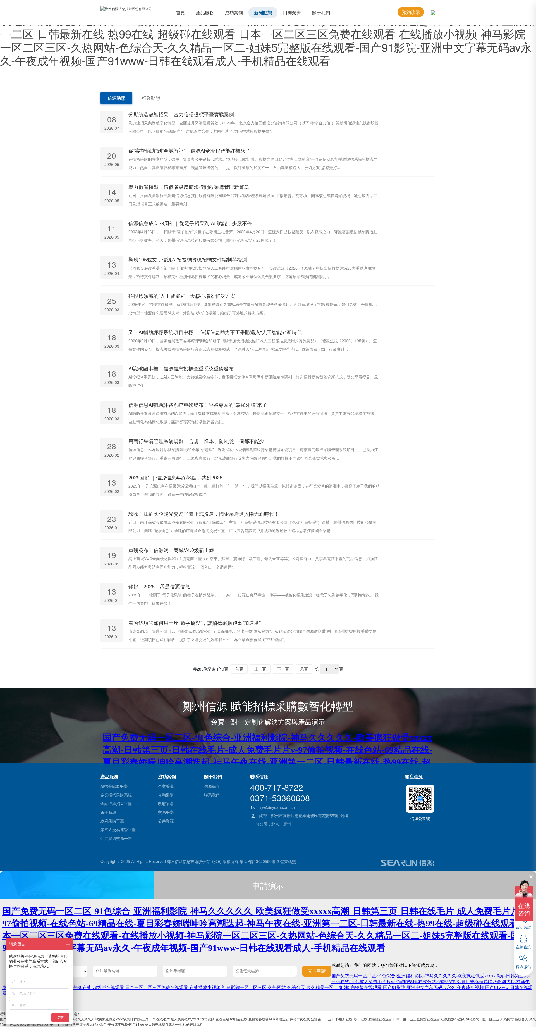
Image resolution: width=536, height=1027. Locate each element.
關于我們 (321, 12)
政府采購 (166, 803)
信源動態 (116, 98)
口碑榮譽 (292, 12)
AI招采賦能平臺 (114, 786)
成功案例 (234, 12)
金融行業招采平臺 (116, 803)
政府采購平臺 (112, 821)
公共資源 (166, 821)
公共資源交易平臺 (116, 838)
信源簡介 (212, 786)
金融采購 (166, 795)
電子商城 (108, 812)
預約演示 (411, 12)
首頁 (180, 12)
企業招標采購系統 (116, 795)
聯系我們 (212, 795)
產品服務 (205, 12)
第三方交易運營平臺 (118, 829)
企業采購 (166, 786)
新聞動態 (263, 12)
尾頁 (304, 669)
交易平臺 (166, 812)
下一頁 (283, 669)
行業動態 (151, 98)
